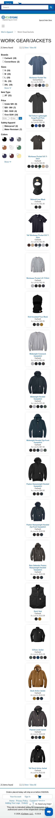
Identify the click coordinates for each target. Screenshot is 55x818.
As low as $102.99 (38, 531)
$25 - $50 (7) (10, 107)
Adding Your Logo (12, 803)
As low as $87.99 (38, 447)
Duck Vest (38, 611)
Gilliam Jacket (37, 650)
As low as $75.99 (38, 403)
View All (32, 47)
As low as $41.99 (38, 204)
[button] (20, 118)
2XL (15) (8, 85)
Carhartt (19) (10, 58)
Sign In (8, 3)
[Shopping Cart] (19, 3)
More (6, 88)
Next (27, 47)
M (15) (8, 74)
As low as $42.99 (38, 282)
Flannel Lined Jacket (38, 730)
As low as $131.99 (38, 654)
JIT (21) (8, 95)
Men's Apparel (7, 32)
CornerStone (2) (12, 62)
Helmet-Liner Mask (37, 199)
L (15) (7, 77)
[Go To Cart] (39, 797)
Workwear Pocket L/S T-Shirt (37, 278)
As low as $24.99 (38, 82)
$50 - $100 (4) (11, 111)
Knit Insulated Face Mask (38, 317)
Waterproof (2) (11, 126)
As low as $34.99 (38, 163)
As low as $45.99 (38, 321)
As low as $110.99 (38, 616)
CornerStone (38, 80)
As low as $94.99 (38, 491)
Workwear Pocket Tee (37, 78)
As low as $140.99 (38, 695)
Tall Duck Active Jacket (38, 768)
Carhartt (38, 161)
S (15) (7, 70)
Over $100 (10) (11, 115)
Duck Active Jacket (37, 691)
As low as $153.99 (38, 734)
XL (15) (8, 81)
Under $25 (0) (11, 104)
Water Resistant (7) (13, 129)
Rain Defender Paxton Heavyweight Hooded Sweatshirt (37, 568)
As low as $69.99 (38, 360)
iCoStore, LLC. (27, 814)
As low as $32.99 (38, 122)
